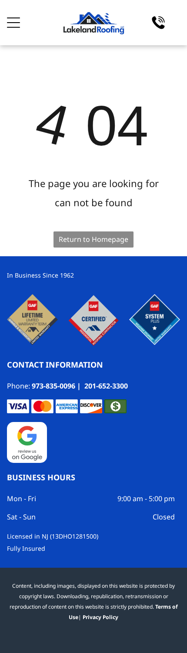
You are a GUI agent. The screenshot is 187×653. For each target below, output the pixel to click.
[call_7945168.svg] (158, 27)
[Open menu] (13, 22)
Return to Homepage (93, 239)
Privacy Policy (100, 617)
